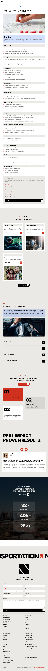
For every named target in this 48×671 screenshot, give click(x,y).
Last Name (27, 583)
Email (4, 588)
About (26, 617)
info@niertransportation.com (31, 657)
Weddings (5, 626)
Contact (26, 624)
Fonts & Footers (36, 667)
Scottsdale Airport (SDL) (8, 660)
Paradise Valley (6, 641)
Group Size (27, 593)
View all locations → (7, 651)
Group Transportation (7, 623)
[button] (45, 2)
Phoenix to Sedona (29, 639)
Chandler (5, 644)
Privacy (43, 667)
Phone (26, 588)
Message (5, 598)
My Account (27, 630)
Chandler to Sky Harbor (30, 648)
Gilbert (4, 648)
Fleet (26, 621)
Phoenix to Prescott (29, 642)
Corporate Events (6, 621)
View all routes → (28, 649)
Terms (40, 667)
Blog (26, 623)
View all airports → (7, 662)
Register (27, 628)
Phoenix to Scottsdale (29, 635)
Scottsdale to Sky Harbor (30, 644)
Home (4, 6)
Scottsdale (5, 635)
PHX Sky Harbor (6, 657)
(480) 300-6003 (28, 659)
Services (9, 6)
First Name (5, 583)
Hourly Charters (6, 619)
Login (26, 626)
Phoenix (4, 637)
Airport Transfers (6, 617)
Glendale (5, 639)
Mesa (4, 646)
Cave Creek (5, 649)
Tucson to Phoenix (29, 637)
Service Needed (6, 593)
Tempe (4, 642)
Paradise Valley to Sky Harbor (31, 646)
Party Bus (5, 624)
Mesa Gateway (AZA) (7, 659)
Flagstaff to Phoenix (29, 641)
